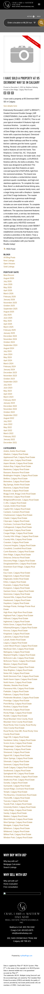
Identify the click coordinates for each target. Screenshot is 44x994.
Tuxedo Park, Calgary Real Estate (18, 804)
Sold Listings (9, 267)
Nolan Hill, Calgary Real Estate (17, 673)
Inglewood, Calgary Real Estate (17, 622)
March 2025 (8, 327)
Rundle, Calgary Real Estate (15, 716)
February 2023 (10, 400)
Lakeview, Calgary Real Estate (16, 637)
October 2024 (9, 342)
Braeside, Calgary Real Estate (16, 491)
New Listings (9, 261)
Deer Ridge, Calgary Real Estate (21, 90)
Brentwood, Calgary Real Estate (17, 497)
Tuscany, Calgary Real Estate (16, 801)
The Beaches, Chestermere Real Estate (20, 795)
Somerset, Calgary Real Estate (16, 765)
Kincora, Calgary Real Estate (16, 631)
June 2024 (8, 354)
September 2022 (10, 415)
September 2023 (10, 382)
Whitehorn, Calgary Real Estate (17, 828)
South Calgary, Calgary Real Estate (18, 768)
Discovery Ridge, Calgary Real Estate (19, 561)
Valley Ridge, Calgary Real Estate (18, 810)
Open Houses (9, 264)
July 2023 (8, 385)
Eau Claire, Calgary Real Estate (17, 573)
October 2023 (9, 379)
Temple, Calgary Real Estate (15, 792)
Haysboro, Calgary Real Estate (16, 603)
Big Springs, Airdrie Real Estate (17, 485)
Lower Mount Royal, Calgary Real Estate (20, 646)
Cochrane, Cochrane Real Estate (17, 524)
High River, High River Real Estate (18, 612)
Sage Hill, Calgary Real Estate (16, 737)
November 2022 (10, 409)
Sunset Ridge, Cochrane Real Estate (19, 789)
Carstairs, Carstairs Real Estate (17, 512)
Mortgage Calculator (12, 864)
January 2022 (9, 439)
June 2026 (8, 284)
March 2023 (8, 397)
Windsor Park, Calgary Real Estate (18, 838)
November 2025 (10, 303)
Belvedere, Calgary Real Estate (17, 482)
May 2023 (8, 391)
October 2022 (9, 412)
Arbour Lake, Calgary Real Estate (17, 460)
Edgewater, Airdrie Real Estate (16, 579)
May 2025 (8, 321)
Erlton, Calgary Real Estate (15, 582)
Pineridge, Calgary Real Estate (16, 701)
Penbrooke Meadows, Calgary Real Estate (21, 698)
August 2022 (9, 418)
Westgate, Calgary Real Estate (16, 825)
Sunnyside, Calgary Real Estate (17, 786)
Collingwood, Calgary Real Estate (18, 527)
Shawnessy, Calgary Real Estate (17, 749)
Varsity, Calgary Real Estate (15, 813)
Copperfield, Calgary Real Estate (17, 530)
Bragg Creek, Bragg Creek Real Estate (20, 494)
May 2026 (8, 287)
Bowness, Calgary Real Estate (16, 488)
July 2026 (8, 281)
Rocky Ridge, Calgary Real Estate (18, 713)
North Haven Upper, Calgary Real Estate (20, 679)
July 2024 (8, 351)
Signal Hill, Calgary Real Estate (17, 755)
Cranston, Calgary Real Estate (16, 542)
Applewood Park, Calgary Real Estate (19, 457)
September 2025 (10, 309)
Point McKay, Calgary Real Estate (18, 704)
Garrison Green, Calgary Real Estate (19, 591)
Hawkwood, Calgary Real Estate (17, 600)
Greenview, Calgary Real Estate (17, 594)
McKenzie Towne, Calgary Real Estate (20, 661)
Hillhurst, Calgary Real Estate (16, 618)
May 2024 (8, 357)
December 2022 (10, 406)
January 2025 (9, 333)
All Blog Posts (9, 257)
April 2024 (8, 360)
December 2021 (10, 443)
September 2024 (10, 345)
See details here (10, 106)
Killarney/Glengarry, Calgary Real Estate (20, 628)
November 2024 (10, 339)
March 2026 (8, 294)
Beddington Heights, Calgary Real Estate (21, 475)
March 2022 (8, 433)
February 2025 (10, 330)
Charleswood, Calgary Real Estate (18, 515)
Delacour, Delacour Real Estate (17, 558)
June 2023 (8, 388)
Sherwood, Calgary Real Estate (17, 752)
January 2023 (9, 403)
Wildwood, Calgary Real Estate (17, 831)
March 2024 (8, 364)
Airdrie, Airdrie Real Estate (15, 451)
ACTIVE (29, 16)
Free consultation (11, 887)
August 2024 (9, 348)
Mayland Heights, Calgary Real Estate (19, 655)
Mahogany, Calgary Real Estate (17, 652)
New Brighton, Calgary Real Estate (18, 670)
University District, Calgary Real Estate (20, 807)
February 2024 (10, 366)
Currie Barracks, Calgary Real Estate (19, 552)
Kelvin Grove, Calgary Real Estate (18, 625)
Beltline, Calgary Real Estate (16, 479)
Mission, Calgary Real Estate (16, 664)
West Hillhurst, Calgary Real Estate (18, 819)
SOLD (38, 16)
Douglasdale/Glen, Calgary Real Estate (20, 564)
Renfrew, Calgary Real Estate (16, 707)
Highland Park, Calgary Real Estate (18, 615)
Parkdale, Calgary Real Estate (16, 691)
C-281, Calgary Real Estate (15, 503)
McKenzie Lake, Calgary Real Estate (19, 658)
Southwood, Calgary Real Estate (17, 771)
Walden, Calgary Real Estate (16, 816)
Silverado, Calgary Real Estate (16, 761)
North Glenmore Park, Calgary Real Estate (21, 676)
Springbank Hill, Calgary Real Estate (19, 774)
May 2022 (8, 427)
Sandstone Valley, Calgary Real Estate (20, 740)
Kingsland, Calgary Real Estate (17, 634)
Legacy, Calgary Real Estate (15, 643)
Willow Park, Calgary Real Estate (17, 834)
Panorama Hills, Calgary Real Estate (19, 688)
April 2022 (8, 430)
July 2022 (8, 421)
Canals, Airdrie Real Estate (15, 506)
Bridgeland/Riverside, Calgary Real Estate (21, 500)
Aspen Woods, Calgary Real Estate (18, 463)
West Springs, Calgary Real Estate (18, 822)
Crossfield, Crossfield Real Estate (18, 548)
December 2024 (10, 336)
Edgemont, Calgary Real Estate (17, 576)
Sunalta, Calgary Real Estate (16, 783)
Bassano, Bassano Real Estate (16, 473)
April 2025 (8, 324)
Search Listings (10, 867)
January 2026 (9, 300)
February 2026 (10, 297)
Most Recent (9, 275)
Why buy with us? (11, 861)
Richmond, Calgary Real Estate (17, 710)
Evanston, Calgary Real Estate (16, 585)
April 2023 (8, 394)
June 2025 (8, 318)
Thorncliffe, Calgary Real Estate (17, 798)
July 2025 (8, 315)
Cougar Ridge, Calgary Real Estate (18, 533)
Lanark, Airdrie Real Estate (15, 640)
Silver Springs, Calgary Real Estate (18, 758)
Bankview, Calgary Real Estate (16, 469)
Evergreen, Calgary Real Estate (17, 588)
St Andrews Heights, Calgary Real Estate (21, 777)
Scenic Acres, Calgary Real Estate (18, 743)
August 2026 (9, 278)
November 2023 (10, 376)
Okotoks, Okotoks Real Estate (16, 685)
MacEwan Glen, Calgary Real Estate (19, 649)
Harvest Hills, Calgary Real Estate (18, 597)
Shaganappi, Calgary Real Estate (17, 746)
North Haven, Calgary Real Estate (18, 682)
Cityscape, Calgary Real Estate (17, 521)
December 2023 (10, 373)
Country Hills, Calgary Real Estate (18, 539)
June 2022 (8, 424)
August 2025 (9, 312)
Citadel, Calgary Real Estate (15, 518)
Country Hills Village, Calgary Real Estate (21, 536)
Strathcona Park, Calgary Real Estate (19, 780)
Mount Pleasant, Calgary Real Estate (19, 667)
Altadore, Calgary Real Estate (16, 454)
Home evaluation (11, 884)
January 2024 (9, 370)
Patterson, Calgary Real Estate (16, 695)
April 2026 (8, 290)
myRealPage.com (26, 956)
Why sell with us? (11, 881)
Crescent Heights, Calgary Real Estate (20, 545)
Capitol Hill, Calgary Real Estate (17, 509)
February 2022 (10, 436)
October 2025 (9, 306)
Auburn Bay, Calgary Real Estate (17, 466)
